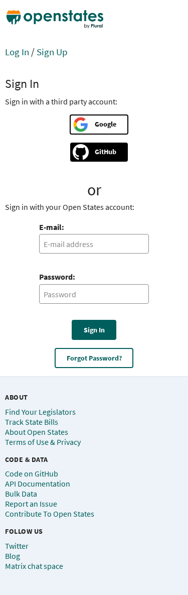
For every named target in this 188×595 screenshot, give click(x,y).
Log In (17, 52)
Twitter (17, 546)
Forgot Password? (94, 358)
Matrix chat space (34, 566)
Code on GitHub (31, 473)
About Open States (36, 432)
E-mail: (51, 227)
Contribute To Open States (49, 514)
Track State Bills (31, 422)
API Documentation (37, 484)
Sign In (94, 329)
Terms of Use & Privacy (43, 442)
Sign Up (52, 52)
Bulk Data (21, 494)
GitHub (105, 151)
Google (105, 124)
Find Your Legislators (40, 412)
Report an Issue (31, 504)
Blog (12, 556)
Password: (57, 277)
